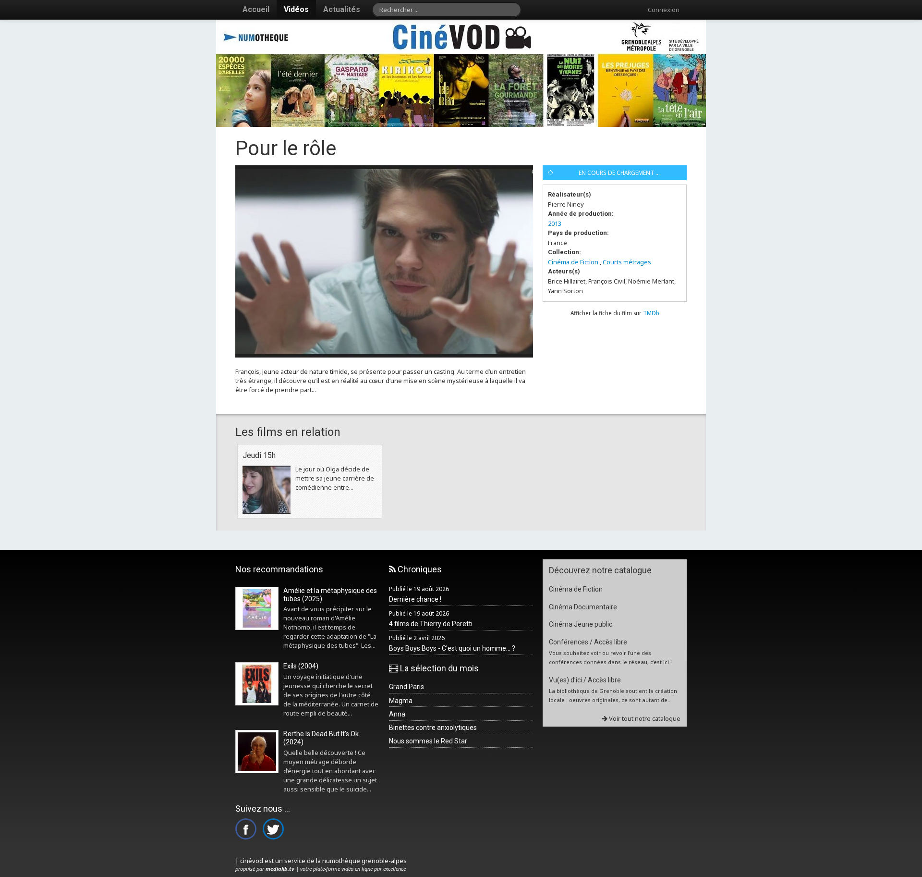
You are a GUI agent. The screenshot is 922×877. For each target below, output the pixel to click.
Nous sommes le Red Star (428, 741)
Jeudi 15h (259, 455)
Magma (400, 700)
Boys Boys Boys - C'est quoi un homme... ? (452, 648)
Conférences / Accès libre (588, 642)
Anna (397, 714)
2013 (554, 223)
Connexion (663, 9)
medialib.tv (280, 868)
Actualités (341, 9)
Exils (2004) (300, 666)
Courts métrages (627, 262)
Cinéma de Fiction (573, 262)
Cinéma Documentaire (583, 607)
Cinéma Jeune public (580, 624)
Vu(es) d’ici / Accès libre (585, 680)
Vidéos (296, 9)
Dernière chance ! (415, 599)
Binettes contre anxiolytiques (433, 727)
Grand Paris (406, 687)
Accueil (256, 9)
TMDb (651, 313)
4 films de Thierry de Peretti (431, 624)
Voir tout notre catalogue (643, 718)
